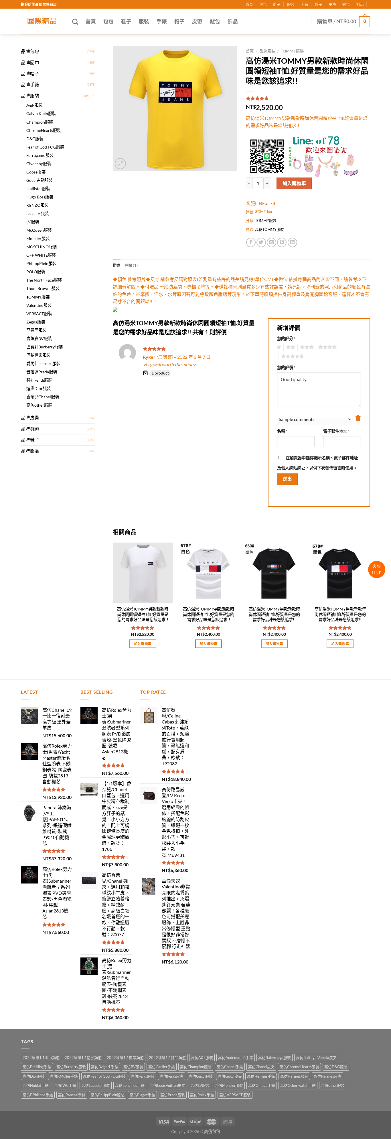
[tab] (117, 265)
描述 (117, 265)
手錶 (304, 4)
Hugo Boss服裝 (39, 196)
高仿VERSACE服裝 (235, 1095)
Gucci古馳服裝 (39, 180)
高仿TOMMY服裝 (269, 229)
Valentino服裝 (39, 305)
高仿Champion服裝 (196, 1066)
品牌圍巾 (30, 62)
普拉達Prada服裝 (41, 371)
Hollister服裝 (38, 188)
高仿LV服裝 (200, 1085)
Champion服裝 (39, 122)
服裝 (291, 4)
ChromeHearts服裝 (43, 130)
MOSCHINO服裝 (41, 246)
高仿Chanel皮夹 (261, 1066)
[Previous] (113, 600)
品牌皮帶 (30, 417)
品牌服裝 (30, 95)
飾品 (360, 4)
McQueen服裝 (39, 230)
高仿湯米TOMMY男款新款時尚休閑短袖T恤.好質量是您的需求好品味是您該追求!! (208, 614)
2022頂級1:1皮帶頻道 (125, 1057)
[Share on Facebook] (251, 242)
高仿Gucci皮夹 (230, 1076)
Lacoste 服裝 (37, 213)
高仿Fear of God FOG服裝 (104, 1076)
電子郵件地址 (336, 431)
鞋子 (277, 4)
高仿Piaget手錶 (142, 1095)
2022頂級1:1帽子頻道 (83, 1057)
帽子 (318, 4)
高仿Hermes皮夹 (327, 1076)
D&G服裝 (34, 138)
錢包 (346, 4)
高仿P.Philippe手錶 (38, 1095)
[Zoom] (120, 163)
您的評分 (286, 338)
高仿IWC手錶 (65, 1085)
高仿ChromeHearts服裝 (299, 1066)
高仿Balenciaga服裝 (274, 1057)
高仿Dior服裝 (34, 1076)
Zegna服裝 (35, 321)
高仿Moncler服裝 (229, 1085)
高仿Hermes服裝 (294, 1076)
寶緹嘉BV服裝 (39, 338)
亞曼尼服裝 (36, 330)
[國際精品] (42, 21)
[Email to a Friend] (271, 242)
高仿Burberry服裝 (71, 1066)
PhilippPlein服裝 (41, 263)
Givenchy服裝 (38, 163)
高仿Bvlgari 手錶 (104, 1066)
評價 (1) (131, 265)
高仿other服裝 (39, 405)
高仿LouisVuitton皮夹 (167, 1085)
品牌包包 (30, 51)
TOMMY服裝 (38, 296)
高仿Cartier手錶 (161, 1066)
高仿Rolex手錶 (202, 1095)
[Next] (370, 600)
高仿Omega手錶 (261, 1085)
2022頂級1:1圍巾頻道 (41, 1057)
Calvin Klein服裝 (41, 113)
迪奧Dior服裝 (38, 388)
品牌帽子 (30, 73)
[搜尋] (75, 21)
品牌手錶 (30, 84)
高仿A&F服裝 (202, 1057)
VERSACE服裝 (39, 313)
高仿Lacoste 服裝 (95, 1085)
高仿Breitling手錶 (37, 1066)
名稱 (282, 431)
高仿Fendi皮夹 (171, 1076)
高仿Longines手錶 (130, 1085)
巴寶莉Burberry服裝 (44, 346)
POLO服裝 (35, 271)
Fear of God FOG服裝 (45, 147)
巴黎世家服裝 (38, 355)
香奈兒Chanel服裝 (42, 396)
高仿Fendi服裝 (143, 1076)
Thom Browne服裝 (43, 288)
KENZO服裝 (37, 205)
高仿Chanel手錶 (230, 1066)
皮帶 (332, 4)
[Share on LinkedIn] (292, 242)
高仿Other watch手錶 (298, 1085)
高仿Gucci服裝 (201, 1076)
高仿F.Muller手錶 (64, 1076)
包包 (263, 4)
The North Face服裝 (44, 280)
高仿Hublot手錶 (36, 1085)
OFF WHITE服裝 (41, 255)
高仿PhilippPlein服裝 (108, 1095)
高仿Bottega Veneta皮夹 (316, 1057)
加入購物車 (294, 183)
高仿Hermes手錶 (261, 1076)
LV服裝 (32, 221)
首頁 (249, 4)
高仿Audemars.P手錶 (235, 1057)
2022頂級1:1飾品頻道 (167, 1057)
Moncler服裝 (38, 238)
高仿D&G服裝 (335, 1066)
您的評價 (286, 367)
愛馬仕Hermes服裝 (43, 363)
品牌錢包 (30, 429)
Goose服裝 (36, 171)
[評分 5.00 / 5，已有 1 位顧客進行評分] (308, 98)
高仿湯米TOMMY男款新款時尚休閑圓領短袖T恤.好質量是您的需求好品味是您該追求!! (142, 614)
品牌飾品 (30, 451)
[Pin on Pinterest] (282, 242)
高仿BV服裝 (133, 1066)
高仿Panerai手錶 (72, 1095)
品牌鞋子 (30, 439)
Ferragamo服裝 (40, 155)
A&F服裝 (34, 105)
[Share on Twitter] (261, 242)
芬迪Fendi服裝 (39, 380)
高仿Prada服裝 (172, 1095)
